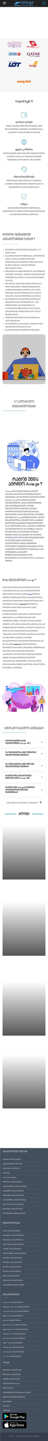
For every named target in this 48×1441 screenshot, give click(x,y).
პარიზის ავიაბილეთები (12, 1263)
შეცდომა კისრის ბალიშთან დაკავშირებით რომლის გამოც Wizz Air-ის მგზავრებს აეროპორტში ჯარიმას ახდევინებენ (24, 1119)
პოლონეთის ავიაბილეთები (14, 1214)
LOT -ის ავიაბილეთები (12, 1357)
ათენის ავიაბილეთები (12, 1249)
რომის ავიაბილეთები (12, 1272)
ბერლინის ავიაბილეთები (13, 1245)
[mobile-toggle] (4, 3)
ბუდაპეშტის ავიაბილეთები (13, 1285)
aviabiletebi (6, 1173)
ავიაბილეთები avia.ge (11, 1384)
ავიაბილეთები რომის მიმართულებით (35, 399)
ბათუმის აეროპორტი (11, 1379)
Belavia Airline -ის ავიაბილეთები (15, 1325)
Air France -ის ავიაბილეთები (14, 1339)
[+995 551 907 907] (45, 4)
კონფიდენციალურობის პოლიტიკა (17, 1393)
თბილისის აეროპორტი (12, 1370)
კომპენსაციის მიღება (15, 538)
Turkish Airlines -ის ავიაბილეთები (16, 1312)
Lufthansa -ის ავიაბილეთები (13, 1348)
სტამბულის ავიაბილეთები (13, 1236)
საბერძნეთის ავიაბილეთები (14, 1200)
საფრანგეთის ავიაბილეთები (15, 1187)
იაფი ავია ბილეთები (11, 1169)
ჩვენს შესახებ (8, 1388)
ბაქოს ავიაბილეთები (11, 1231)
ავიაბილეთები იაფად (12, 1160)
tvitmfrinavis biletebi (9, 1178)
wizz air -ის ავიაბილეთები (13, 1303)
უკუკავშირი (7, 1402)
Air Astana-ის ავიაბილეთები (13, 1352)
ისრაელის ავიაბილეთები (13, 1205)
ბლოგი (24, 814)
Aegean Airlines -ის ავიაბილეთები (15, 1330)
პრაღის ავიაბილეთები (12, 1267)
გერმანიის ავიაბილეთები (13, 1196)
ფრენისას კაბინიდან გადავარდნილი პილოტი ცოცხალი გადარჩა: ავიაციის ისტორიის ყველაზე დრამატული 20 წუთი (23, 966)
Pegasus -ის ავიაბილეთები (13, 1316)
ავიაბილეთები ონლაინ (12, 1164)
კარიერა (6, 1406)
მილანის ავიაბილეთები (12, 1258)
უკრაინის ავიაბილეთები (13, 1209)
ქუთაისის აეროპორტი (12, 1375)
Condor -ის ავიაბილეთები (13, 1343)
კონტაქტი (6, 1411)
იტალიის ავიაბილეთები (12, 1182)
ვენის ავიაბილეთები (11, 1276)
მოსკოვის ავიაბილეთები (13, 1240)
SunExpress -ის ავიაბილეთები (14, 1334)
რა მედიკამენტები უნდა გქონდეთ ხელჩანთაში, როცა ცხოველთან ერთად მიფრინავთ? (23, 888)
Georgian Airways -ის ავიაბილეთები (16, 1307)
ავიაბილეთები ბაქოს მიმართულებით (13, 402)
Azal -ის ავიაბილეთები (12, 1321)
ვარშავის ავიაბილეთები (13, 1281)
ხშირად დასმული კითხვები (14, 1397)
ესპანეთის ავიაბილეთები (13, 1191)
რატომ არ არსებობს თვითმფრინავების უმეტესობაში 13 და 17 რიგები (23, 1043)
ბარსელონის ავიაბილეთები (14, 1254)
